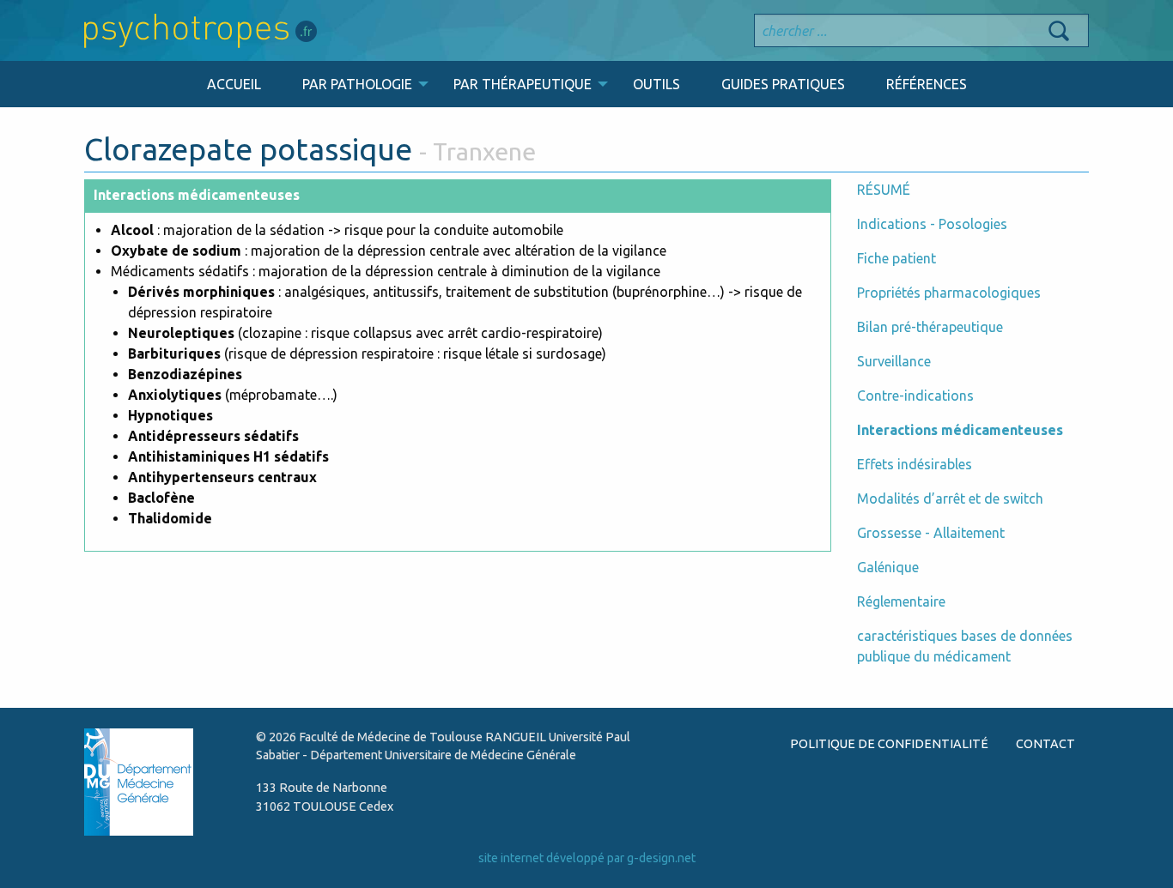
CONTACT (1045, 744)
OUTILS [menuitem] (656, 84)
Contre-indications (915, 395)
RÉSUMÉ (883, 189)
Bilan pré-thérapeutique (930, 327)
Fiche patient (896, 258)
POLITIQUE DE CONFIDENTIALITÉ (889, 744)
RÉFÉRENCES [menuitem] (926, 84)
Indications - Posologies (932, 224)
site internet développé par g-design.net (587, 858)
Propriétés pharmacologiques (949, 292)
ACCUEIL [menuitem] (234, 84)
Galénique (888, 567)
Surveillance (894, 361)
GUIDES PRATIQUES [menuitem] (783, 84)
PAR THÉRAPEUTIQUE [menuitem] (522, 84)
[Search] (1059, 31)
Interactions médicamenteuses (960, 430)
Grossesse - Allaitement (931, 533)
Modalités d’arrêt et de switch (950, 498)
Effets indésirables (914, 464)
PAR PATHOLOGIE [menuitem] (357, 84)
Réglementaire (901, 601)
